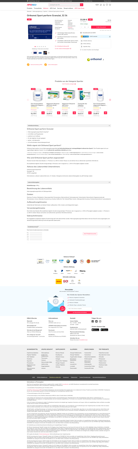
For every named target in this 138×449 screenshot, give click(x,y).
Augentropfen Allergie (76, 357)
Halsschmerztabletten (90, 357)
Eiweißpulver (59, 355)
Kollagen (58, 359)
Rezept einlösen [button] (68, 8)
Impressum (66, 377)
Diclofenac (29, 359)
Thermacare (44, 358)
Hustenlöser (87, 355)
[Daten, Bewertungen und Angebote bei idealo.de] (75, 261)
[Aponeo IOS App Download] (95, 329)
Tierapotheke (38, 8)
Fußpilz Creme (102, 361)
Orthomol (70, 27)
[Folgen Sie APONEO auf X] (96, 321)
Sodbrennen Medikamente (44, 355)
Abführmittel (44, 364)
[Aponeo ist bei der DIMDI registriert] (54, 261)
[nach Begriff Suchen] (81, 4)
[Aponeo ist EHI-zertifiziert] (48, 261)
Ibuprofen (29, 361)
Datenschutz (74, 377)
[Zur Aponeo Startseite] (31, 5)
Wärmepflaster (45, 353)
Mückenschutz (102, 363)
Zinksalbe (101, 357)
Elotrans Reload (60, 353)
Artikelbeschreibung (33, 125)
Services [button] (59, 8)
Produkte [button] (29, 8)
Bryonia (101, 367)
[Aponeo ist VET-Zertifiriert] (61, 261)
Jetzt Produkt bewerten (90, 234)
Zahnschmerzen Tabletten (31, 368)
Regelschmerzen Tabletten (31, 365)
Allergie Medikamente (75, 353)
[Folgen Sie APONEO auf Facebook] (93, 321)
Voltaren (43, 360)
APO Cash (53, 8)
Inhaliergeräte (87, 364)
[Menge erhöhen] (88, 27)
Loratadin (72, 366)
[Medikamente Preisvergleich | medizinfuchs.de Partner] (82, 261)
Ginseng (58, 367)
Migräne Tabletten (31, 355)
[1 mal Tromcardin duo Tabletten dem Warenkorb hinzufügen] (89, 112)
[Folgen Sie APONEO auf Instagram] (100, 321)
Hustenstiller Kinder (89, 366)
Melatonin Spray (60, 357)
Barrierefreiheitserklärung (99, 377)
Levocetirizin (73, 364)
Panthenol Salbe (103, 365)
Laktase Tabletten (60, 365)
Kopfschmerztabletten (32, 353)
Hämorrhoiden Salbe (46, 362)
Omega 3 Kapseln (60, 363)
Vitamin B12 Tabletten (61, 361)
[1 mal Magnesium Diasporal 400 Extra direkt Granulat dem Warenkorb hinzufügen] (58, 112)
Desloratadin (73, 368)
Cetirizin (72, 362)
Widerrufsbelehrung (42, 377)
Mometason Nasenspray (73, 359)
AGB (33, 377)
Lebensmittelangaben (33, 182)
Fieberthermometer (104, 353)
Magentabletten (45, 366)
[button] (45, 8)
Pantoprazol (102, 359)
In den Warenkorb (101, 27)
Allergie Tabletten (74, 355)
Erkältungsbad (88, 359)
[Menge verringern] (81, 27)
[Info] (109, 36)
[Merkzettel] (107, 5)
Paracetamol (30, 363)
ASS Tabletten (30, 357)
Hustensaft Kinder (89, 368)
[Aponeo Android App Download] (104, 329)
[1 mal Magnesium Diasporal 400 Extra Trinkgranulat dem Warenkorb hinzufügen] (74, 112)
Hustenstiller (87, 353)
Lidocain (43, 368)
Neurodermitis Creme (104, 355)
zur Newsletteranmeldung (80, 312)
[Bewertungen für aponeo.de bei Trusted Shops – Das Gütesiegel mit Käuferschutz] (40, 261)
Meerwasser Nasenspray (87, 361)
